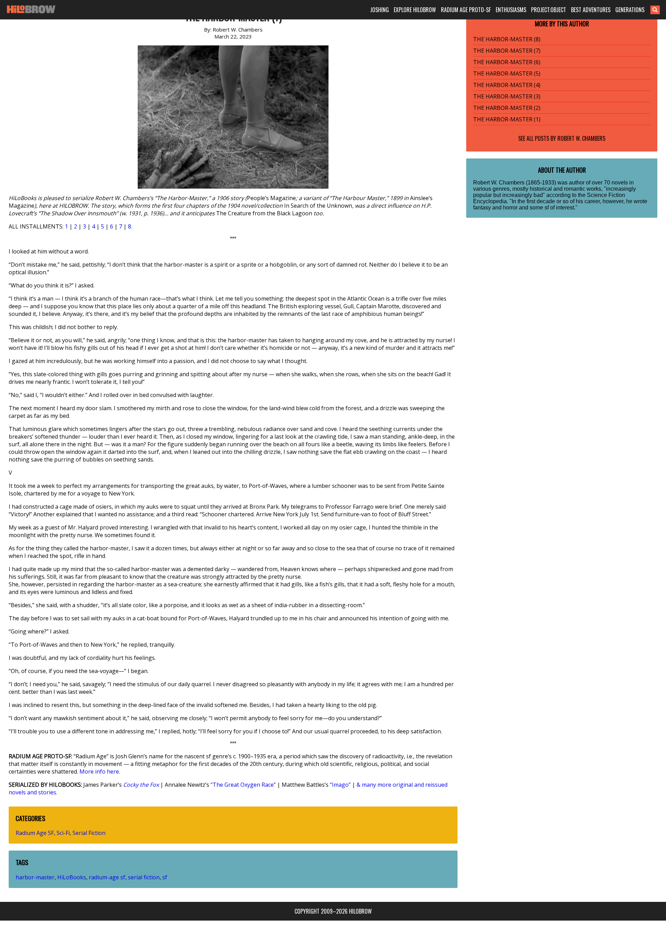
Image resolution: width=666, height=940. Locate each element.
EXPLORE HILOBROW (415, 10)
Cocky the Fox (141, 784)
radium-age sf (107, 877)
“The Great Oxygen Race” (243, 784)
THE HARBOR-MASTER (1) (506, 119)
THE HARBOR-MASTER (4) (506, 85)
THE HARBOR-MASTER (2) (506, 108)
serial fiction (144, 877)
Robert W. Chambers (581, 138)
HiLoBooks (71, 877)
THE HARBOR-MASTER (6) (506, 62)
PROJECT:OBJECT (548, 10)
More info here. (99, 771)
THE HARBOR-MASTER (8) (506, 39)
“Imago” (340, 784)
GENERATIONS (629, 10)
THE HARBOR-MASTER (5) (506, 73)
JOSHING (379, 10)
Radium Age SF (35, 833)
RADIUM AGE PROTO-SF (466, 10)
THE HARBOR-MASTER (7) (506, 50)
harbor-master (35, 877)
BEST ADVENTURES (590, 10)
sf (164, 877)
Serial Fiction (88, 833)
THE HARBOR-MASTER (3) (506, 96)
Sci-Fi (63, 833)
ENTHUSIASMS (511, 10)
